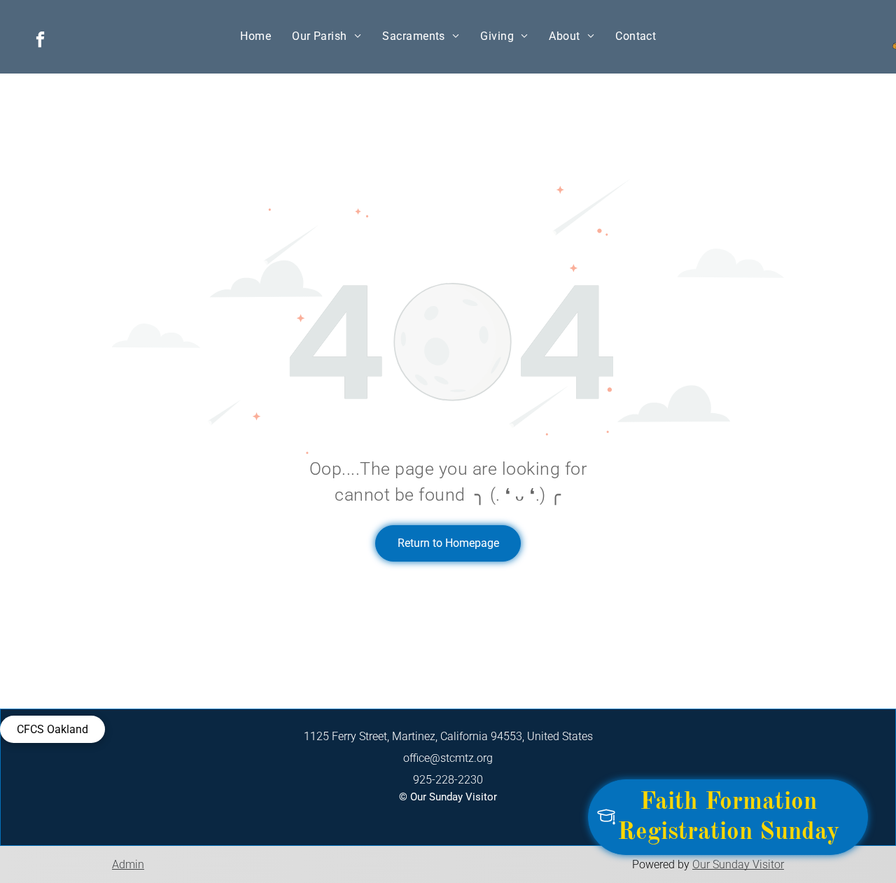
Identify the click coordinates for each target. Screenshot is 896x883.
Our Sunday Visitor (738, 864)
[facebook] (40, 41)
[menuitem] (255, 36)
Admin (128, 864)
